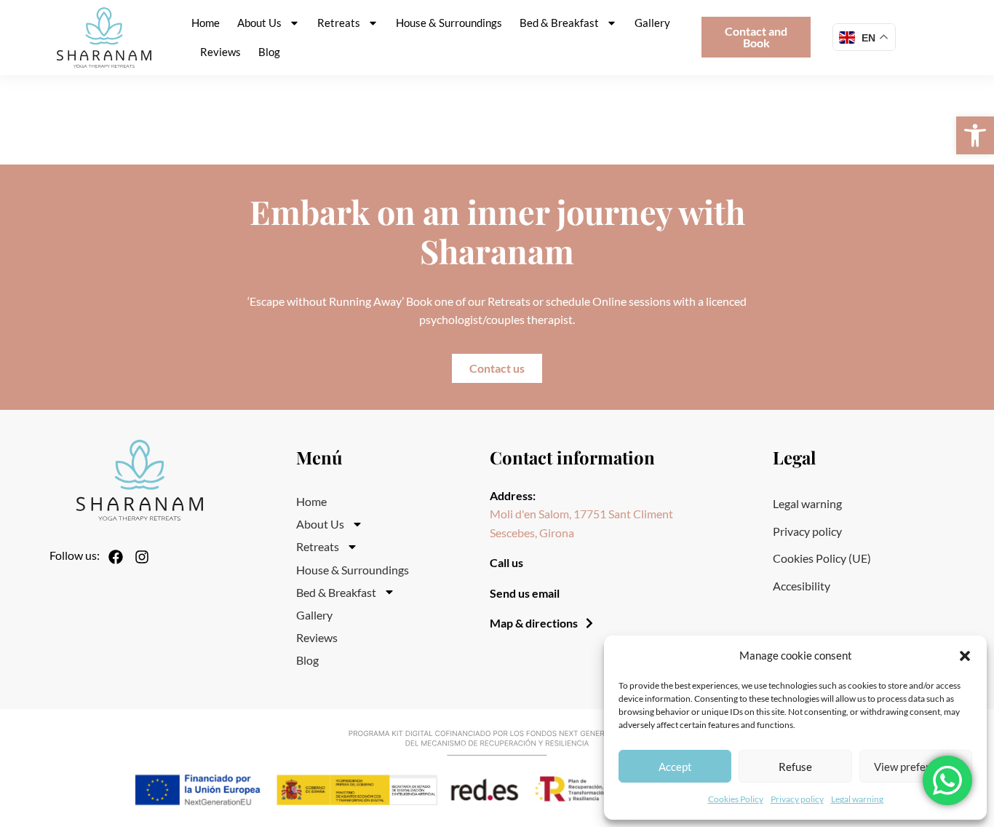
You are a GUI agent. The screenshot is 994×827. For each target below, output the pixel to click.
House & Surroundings (449, 22)
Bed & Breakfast (559, 22)
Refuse (795, 766)
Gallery (652, 22)
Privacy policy (797, 799)
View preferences (916, 766)
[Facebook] (115, 557)
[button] (975, 135)
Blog (269, 51)
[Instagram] (142, 557)
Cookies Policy (735, 799)
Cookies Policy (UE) (822, 558)
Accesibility (801, 586)
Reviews (220, 51)
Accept (675, 766)
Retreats (338, 22)
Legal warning (857, 799)
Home (205, 22)
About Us (259, 22)
